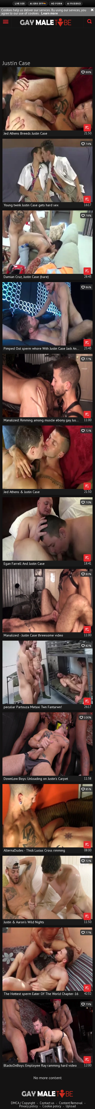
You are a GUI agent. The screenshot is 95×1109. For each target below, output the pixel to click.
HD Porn (56, 3)
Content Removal (71, 1103)
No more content (47, 1078)
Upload (71, 1106)
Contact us (47, 1103)
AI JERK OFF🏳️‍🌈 (38, 3)
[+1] (6, 22)
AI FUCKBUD (74, 3)
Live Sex (20, 3)
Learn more (49, 13)
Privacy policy (28, 1106)
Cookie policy (51, 1106)
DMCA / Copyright (23, 1103)
